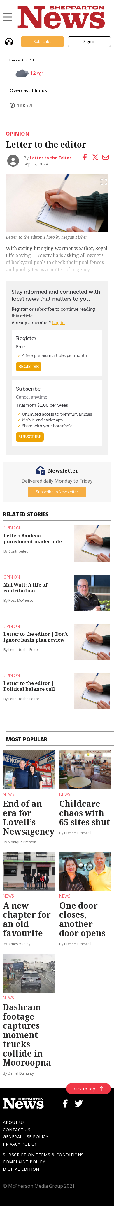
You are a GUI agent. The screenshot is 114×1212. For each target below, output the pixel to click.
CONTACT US (16, 1129)
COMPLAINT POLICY (24, 1162)
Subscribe (43, 41)
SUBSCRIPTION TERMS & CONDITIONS (43, 1155)
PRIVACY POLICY (20, 1144)
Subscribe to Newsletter (57, 491)
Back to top (83, 1089)
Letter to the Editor (50, 157)
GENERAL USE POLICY (25, 1136)
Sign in (89, 41)
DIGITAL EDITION (21, 1169)
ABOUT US (14, 1122)
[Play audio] (8, 41)
